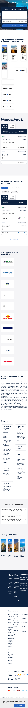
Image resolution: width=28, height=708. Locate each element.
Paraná (11, 187)
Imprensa (15, 630)
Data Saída (8, 21)
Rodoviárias (24, 629)
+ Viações (16, 600)
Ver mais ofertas (14, 168)
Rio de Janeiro (5, 191)
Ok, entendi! (19, 705)
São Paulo (4, 187)
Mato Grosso (14, 191)
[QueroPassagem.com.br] (2, 32)
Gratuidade (24, 622)
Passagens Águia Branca (16, 591)
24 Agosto (4, 126)
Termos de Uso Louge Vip (15, 626)
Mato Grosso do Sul (20, 187)
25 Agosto (12, 126)
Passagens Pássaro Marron (16, 596)
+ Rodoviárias (23, 590)
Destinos (23, 631)
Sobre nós (15, 614)
